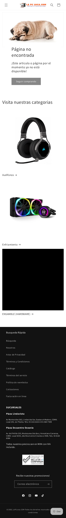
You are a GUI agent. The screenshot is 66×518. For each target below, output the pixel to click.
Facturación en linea (16, 396)
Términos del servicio (16, 375)
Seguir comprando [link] (26, 81)
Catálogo (10, 368)
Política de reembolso (17, 382)
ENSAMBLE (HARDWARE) (16, 314)
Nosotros (10, 347)
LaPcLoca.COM (18, 509)
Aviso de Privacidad (15, 354)
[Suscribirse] (48, 484)
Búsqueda (11, 340)
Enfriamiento (9, 244)
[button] (6, 5)
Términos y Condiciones (18, 361)
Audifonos (8, 175)
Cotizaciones (12, 389)
